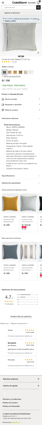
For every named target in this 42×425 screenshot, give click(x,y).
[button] (21, 8)
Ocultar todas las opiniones (21, 316)
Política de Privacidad (11, 406)
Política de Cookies (10, 403)
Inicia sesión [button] (32, 2)
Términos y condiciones (12, 399)
